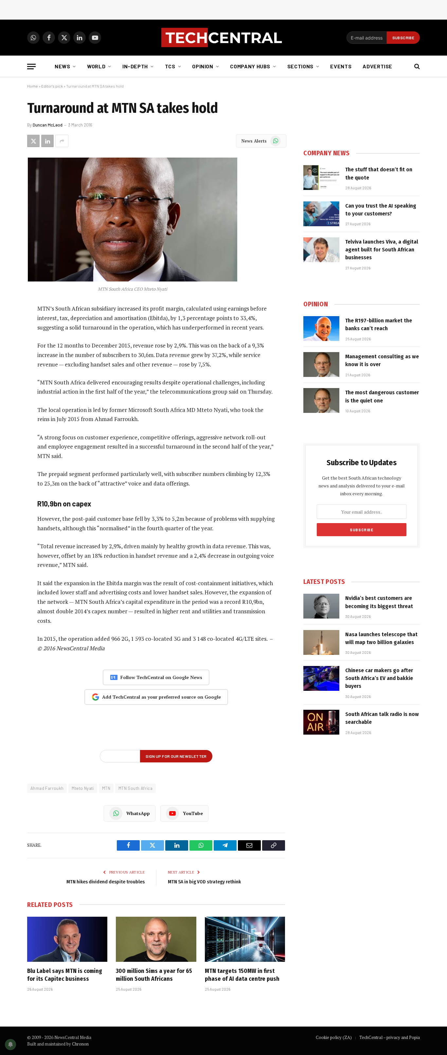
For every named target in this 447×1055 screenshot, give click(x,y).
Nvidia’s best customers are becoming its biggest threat (379, 602)
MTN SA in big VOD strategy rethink (204, 882)
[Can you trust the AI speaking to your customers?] (321, 213)
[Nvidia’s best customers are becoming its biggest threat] (321, 606)
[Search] (416, 66)
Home (32, 86)
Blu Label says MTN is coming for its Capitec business (64, 974)
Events (340, 66)
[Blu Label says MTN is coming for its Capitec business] (67, 939)
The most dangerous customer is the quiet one (382, 396)
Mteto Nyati (83, 788)
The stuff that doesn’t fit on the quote (378, 173)
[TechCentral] (223, 38)
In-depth (135, 66)
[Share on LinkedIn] (47, 141)
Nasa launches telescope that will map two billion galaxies (381, 638)
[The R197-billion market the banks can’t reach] (321, 328)
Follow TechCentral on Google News (161, 677)
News (62, 66)
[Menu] (31, 66)
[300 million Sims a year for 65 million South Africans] (156, 939)
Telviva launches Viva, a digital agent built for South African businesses (381, 249)
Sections (300, 66)
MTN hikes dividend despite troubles (105, 882)
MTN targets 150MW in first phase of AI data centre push (242, 974)
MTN (106, 788)
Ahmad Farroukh (46, 788)
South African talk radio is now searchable (382, 718)
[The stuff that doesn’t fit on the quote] (321, 177)
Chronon (80, 1044)
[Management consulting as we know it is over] (321, 364)
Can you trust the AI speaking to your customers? (380, 209)
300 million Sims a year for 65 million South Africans (154, 974)
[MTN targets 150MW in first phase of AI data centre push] (245, 939)
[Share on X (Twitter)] (33, 141)
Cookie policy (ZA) (334, 1037)
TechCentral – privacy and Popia (389, 1037)
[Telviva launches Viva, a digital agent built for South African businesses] (321, 249)
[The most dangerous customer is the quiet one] (321, 400)
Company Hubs (250, 66)
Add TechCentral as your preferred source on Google (161, 697)
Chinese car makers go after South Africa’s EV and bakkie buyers (379, 678)
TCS (170, 66)
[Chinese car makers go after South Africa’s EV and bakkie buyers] (321, 678)
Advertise (377, 66)
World (96, 66)
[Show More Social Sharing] (61, 141)
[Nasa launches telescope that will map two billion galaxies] (321, 642)
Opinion (202, 66)
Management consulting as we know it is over (382, 360)
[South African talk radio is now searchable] (321, 722)
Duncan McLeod (48, 125)
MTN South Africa (135, 788)
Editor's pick (52, 86)
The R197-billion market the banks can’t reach (378, 324)
